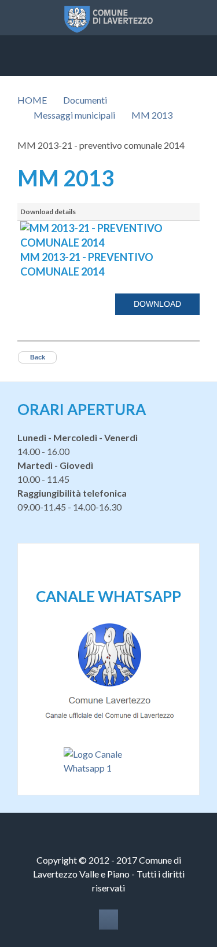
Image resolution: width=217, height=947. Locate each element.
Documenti (85, 99)
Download (157, 304)
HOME (32, 99)
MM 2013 (151, 114)
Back (37, 357)
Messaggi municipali (74, 114)
